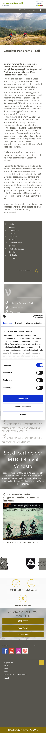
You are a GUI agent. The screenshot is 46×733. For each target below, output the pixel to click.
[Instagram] (18, 651)
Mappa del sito (8, 662)
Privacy (6, 668)
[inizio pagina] (41, 662)
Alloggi (23, 627)
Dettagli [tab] (18, 323)
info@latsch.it (31, 590)
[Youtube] (11, 651)
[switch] (39, 373)
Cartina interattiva (23, 605)
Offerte (23, 621)
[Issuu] (25, 651)
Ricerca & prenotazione (23, 729)
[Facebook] (5, 651)
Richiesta (23, 634)
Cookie (6, 671)
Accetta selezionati (23, 407)
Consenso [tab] (7, 323)
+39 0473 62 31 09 (16, 590)
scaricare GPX (25, 270)
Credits (6, 665)
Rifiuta (23, 415)
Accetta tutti (23, 399)
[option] (23, 29)
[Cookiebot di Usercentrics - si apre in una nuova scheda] (32, 316)
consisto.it (7, 678)
